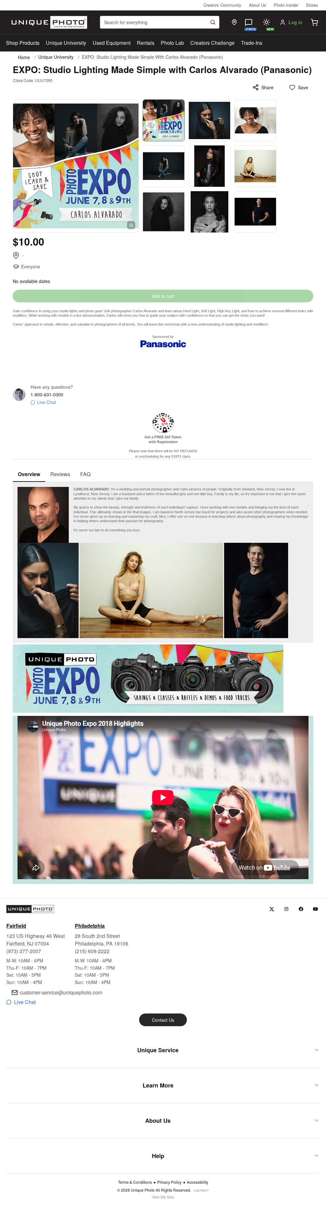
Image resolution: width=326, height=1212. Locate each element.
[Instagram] (286, 909)
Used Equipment (112, 42)
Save (303, 87)
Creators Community (222, 5)
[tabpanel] (163, 683)
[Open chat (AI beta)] (248, 22)
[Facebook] (301, 909)
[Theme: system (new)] (266, 22)
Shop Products (22, 43)
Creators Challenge (212, 42)
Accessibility (197, 1182)
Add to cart (163, 296)
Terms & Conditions (135, 1182)
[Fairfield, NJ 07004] (234, 22)
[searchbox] (159, 22)
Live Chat (46, 402)
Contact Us (163, 1020)
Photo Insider (286, 5)
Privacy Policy (169, 1182)
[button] (314, 22)
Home (24, 57)
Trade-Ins (251, 42)
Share (267, 87)
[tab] (29, 474)
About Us (257, 5)
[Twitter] (272, 909)
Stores (312, 5)
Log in (295, 22)
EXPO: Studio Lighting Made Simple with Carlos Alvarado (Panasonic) (152, 57)
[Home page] (48, 22)
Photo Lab (172, 42)
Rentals (145, 42)
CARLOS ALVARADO (91, 489)
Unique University (66, 42)
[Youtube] (316, 909)
